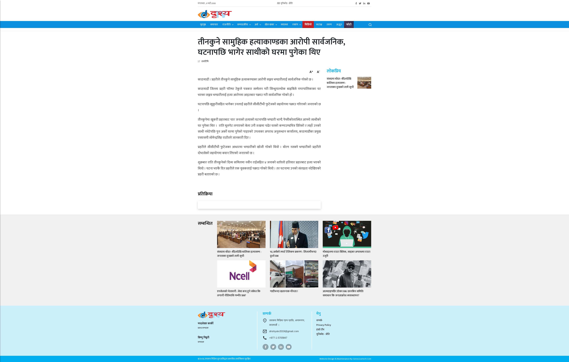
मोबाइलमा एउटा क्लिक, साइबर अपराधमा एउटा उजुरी (346, 254)
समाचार (214, 25)
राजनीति (226, 25)
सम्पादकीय (242, 25)
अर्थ (256, 25)
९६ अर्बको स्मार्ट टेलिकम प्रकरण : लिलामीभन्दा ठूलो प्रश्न (293, 254)
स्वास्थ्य (284, 25)
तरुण (329, 25)
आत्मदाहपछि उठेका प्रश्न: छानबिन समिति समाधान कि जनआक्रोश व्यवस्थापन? (343, 293)
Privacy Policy (323, 325)
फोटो (348, 25)
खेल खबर (269, 25)
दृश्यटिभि (205, 61)
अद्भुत (339, 25)
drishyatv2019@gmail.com (284, 331)
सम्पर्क (319, 320)
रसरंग (295, 25)
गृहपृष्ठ (203, 25)
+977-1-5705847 (278, 337)
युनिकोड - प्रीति (286, 3)
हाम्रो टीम (320, 330)
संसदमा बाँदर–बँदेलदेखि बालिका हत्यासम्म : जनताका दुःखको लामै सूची (340, 83)
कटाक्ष (319, 25)
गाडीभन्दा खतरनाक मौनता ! (284, 291)
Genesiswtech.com (362, 359)
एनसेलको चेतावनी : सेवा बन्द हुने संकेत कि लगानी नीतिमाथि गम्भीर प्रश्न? (238, 293)
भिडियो (308, 25)
